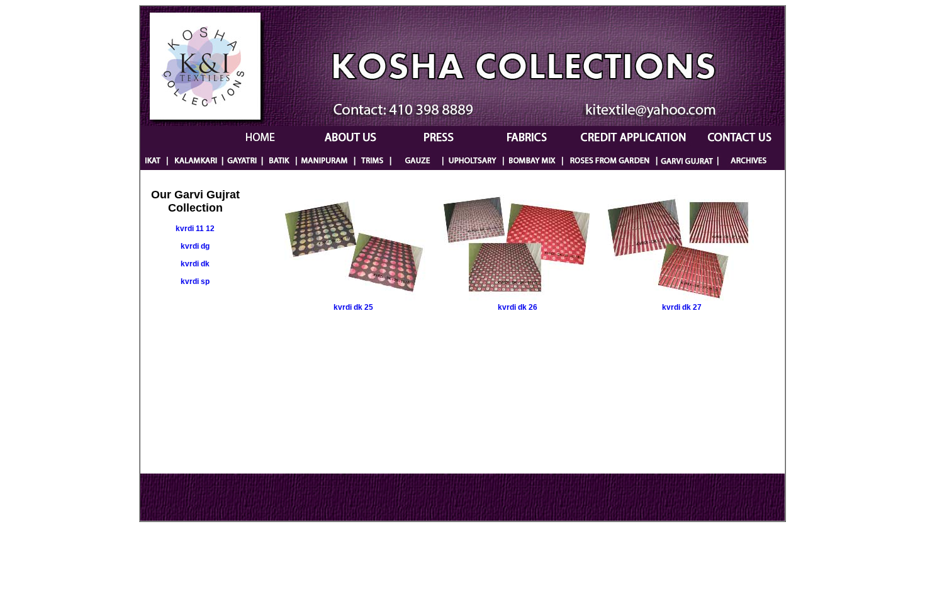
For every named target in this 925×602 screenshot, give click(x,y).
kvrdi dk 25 (353, 307)
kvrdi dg (195, 246)
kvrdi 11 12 (195, 228)
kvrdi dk (195, 263)
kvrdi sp (195, 281)
